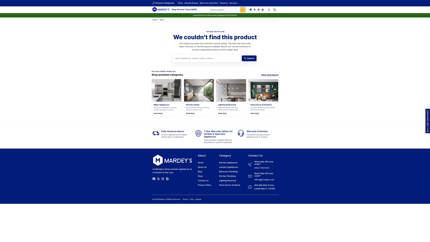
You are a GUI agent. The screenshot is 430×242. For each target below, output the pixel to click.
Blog (200, 171)
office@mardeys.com (264, 179)
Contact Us (203, 180)
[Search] (243, 10)
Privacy (185, 199)
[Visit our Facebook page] (251, 10)
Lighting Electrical (227, 180)
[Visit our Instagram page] (258, 10)
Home (155, 20)
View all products (269, 75)
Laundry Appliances (228, 167)
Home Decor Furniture (229, 185)
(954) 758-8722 (261, 168)
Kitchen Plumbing (227, 176)
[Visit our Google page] (263, 10)
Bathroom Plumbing (228, 171)
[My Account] (269, 10)
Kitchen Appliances (228, 162)
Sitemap (198, 199)
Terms (191, 199)
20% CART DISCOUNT (428, 121)
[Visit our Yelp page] (254, 10)
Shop (162, 20)
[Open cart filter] (274, 10)
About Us (224, 3)
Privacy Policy (204, 185)
